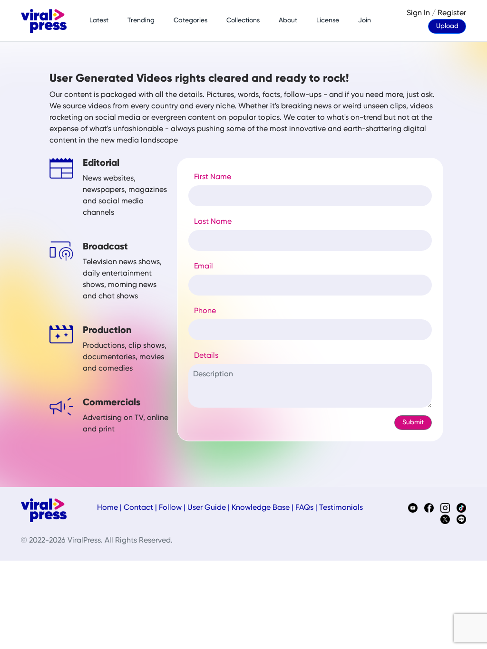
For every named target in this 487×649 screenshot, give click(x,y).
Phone (205, 311)
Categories (190, 20)
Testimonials (341, 508)
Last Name (213, 222)
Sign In (418, 13)
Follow (170, 508)
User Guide (206, 508)
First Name (212, 177)
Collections (243, 20)
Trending (141, 20)
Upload (447, 26)
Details (206, 356)
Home (107, 508)
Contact (138, 508)
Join (364, 20)
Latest (98, 20)
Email (203, 266)
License (327, 20)
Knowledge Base (261, 508)
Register (452, 13)
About (288, 20)
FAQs (304, 508)
